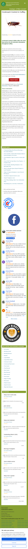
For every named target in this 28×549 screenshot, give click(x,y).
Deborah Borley (10, 271)
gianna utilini (9, 281)
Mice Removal (7, 372)
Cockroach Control (8, 361)
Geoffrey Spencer (10, 251)
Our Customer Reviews (8, 396)
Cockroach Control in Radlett (6, 525)
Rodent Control (7, 382)
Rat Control (6, 380)
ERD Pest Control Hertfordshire (12, 2)
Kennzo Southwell (10, 301)
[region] (14, 538)
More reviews (14, 318)
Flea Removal (7, 368)
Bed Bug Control (7, 351)
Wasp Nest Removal (8, 387)
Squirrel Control (7, 384)
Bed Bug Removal (8, 353)
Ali (6, 309)
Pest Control (6, 376)
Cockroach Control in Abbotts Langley (8, 520)
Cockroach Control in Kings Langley (7, 527)
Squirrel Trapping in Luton (9, 177)
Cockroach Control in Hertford (6, 522)
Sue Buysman (9, 261)
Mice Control (6, 370)
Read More (6, 415)
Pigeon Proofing (7, 378)
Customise (14, 542)
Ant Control (6, 349)
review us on (10, 238)
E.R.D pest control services (13, 230)
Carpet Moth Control (8, 359)
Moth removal (7, 374)
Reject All (14, 546)
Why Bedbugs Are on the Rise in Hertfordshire (13, 183)
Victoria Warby (9, 241)
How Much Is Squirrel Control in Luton (12, 175)
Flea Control (6, 366)
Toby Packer (9, 291)
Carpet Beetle (7, 357)
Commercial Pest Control (9, 363)
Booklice (6, 355)
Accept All (14, 539)
